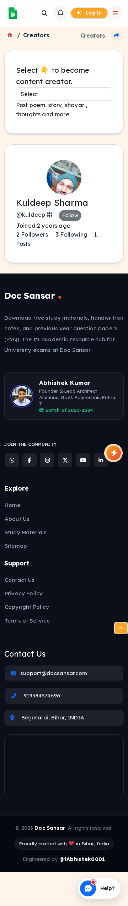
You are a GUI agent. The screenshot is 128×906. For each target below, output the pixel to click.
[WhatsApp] (12, 460)
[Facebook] (29, 460)
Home (13, 505)
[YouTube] (83, 460)
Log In (93, 13)
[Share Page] (116, 35)
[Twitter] (65, 460)
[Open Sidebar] (115, 13)
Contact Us (20, 579)
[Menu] (121, 628)
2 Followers (32, 234)
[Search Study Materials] (44, 13)
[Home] (10, 35)
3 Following (70, 234)
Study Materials (26, 532)
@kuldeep (31, 214)
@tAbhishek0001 (82, 859)
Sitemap (16, 545)
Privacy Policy (24, 593)
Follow (70, 215)
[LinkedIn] (101, 460)
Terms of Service (27, 620)
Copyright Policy (27, 606)
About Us (17, 518)
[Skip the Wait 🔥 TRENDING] (113, 453)
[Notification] (60, 13)
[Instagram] (47, 460)
